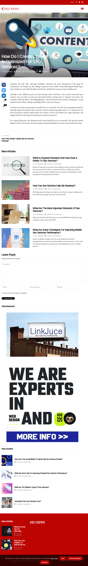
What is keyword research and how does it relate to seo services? (55, 159)
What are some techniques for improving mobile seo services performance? (57, 231)
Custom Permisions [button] (75, 558)
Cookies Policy (54, 558)
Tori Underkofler (7, 71)
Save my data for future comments (15, 293)
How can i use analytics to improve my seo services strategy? (20, 543)
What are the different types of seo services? (31, 487)
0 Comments (45, 71)
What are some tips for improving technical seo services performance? (40, 473)
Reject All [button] (44, 562)
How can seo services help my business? (54, 185)
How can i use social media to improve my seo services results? (38, 459)
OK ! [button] (63, 558)
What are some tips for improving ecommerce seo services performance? (20, 529)
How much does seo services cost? (27, 501)
